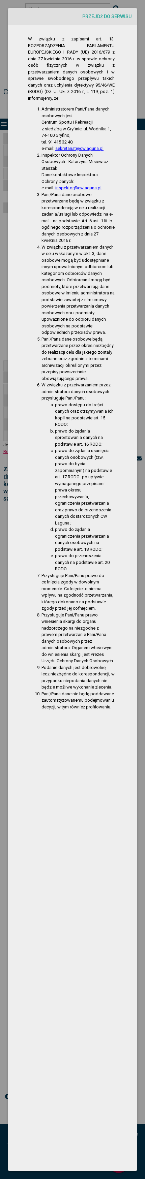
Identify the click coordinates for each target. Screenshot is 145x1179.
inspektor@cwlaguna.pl (78, 187)
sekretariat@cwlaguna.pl (79, 148)
